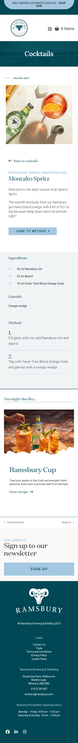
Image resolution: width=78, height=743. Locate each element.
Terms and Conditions (39, 651)
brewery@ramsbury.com (39, 694)
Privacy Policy (39, 655)
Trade (39, 648)
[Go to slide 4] (44, 513)
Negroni (66, 522)
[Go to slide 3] (41, 513)
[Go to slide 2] (37, 513)
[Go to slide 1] (33, 513)
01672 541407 (39, 688)
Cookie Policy (39, 658)
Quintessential (14, 522)
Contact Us (39, 644)
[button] (50, 28)
